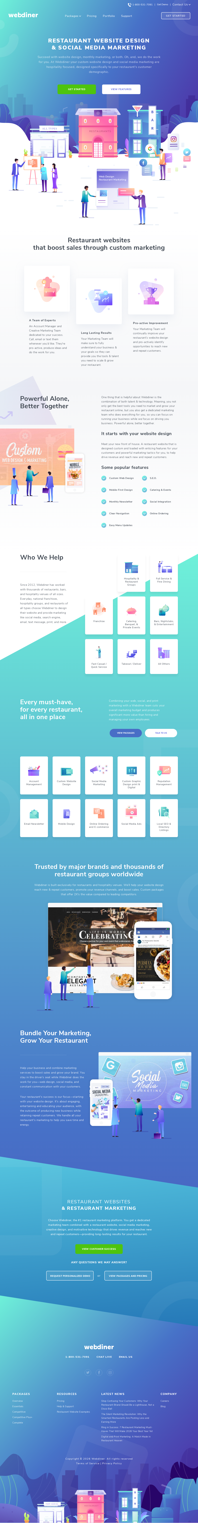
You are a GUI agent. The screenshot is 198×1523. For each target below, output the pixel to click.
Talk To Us (161, 733)
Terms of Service (87, 1463)
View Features (121, 89)
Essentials (17, 1406)
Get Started (175, 16)
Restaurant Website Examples (73, 1411)
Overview (17, 1401)
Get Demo (162, 4)
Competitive (19, 1411)
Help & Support (65, 1406)
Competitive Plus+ (22, 1417)
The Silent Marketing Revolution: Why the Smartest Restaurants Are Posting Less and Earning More (125, 1418)
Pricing (92, 16)
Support (126, 16)
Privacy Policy (112, 1463)
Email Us (126, 1357)
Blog (163, 1406)
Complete (17, 1422)
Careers (165, 1401)
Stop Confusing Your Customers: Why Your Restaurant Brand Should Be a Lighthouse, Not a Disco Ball (127, 1404)
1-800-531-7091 (142, 4)
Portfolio (109, 16)
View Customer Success (99, 1249)
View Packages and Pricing (128, 1276)
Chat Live (104, 1357)
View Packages (125, 733)
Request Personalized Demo (70, 1276)
